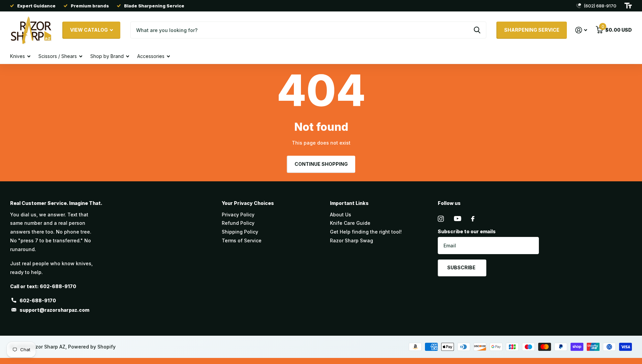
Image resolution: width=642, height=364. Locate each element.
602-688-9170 (38, 300)
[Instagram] (441, 219)
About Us (340, 214)
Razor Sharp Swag (351, 240)
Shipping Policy (240, 232)
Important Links (349, 203)
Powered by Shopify (92, 347)
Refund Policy (238, 223)
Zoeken (477, 30)
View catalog (89, 30)
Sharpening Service (531, 30)
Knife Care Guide (350, 223)
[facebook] (473, 218)
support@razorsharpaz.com (54, 310)
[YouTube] (457, 218)
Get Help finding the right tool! (366, 232)
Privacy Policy (238, 214)
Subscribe (462, 267)
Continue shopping (321, 164)
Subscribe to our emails (467, 231)
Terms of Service (242, 240)
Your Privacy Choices (248, 203)
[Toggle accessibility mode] (628, 5)
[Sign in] (581, 30)
